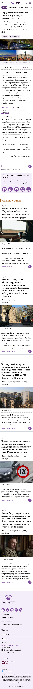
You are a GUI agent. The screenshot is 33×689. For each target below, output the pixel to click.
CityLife (4, 7)
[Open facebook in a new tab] (4, 189)
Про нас (4, 643)
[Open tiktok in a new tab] (10, 189)
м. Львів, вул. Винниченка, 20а (11, 624)
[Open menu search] (26, 2)
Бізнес (27, 7)
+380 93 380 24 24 (7, 617)
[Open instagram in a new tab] (22, 189)
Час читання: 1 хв (14, 36)
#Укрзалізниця (6, 169)
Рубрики (5, 634)
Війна (21, 7)
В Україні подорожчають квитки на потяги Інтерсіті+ (13, 110)
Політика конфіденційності (11, 650)
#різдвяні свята (17, 169)
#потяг (17, 166)
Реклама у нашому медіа (9, 645)
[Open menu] (30, 2)
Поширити (25, 67)
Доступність (5, 647)
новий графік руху (23, 146)
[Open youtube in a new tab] (16, 189)
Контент (4, 630)
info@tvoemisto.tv (7, 621)
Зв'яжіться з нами (7, 652)
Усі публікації (13, 7)
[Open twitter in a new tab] (28, 189)
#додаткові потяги (7, 166)
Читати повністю (7, 266)
